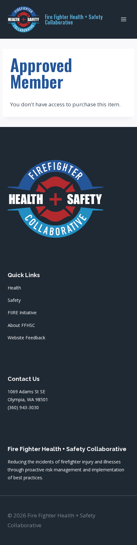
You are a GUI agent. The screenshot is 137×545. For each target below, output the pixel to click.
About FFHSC (21, 325)
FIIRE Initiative (22, 312)
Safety (14, 300)
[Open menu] (123, 19)
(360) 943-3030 (23, 407)
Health (14, 288)
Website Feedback (26, 338)
